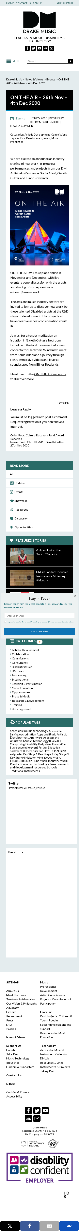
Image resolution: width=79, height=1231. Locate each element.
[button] (39, 598)
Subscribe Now (39, 631)
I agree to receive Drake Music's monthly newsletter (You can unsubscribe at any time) (40, 622)
